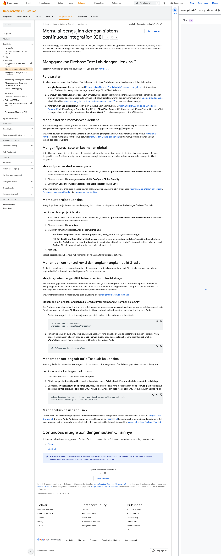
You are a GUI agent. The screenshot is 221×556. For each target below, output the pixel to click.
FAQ (128, 530)
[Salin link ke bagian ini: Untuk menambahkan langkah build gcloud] (94, 371)
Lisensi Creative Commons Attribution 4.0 (110, 484)
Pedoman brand (133, 526)
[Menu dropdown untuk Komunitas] (107, 3)
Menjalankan (44, 3)
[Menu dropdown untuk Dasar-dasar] (30, 16)
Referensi (82, 16)
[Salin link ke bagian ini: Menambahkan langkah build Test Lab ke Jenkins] (121, 359)
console (152, 98)
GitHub (40, 526)
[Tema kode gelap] (161, 321)
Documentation (12, 11)
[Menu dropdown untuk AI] (41, 16)
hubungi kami (55, 459)
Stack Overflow (133, 513)
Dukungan (116, 3)
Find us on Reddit (89, 513)
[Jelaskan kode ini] (157, 321)
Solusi (60, 3)
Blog (192, 3)
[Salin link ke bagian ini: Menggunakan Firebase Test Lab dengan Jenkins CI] (140, 62)
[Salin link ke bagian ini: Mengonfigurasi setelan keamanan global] (109, 147)
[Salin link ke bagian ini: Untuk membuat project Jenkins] (83, 212)
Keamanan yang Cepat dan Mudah (146, 189)
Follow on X (86, 517)
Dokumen (82, 3)
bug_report (218, 10)
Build (28, 3)
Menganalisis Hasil (145, 422)
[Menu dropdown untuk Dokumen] (89, 3)
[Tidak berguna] (161, 24)
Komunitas (99, 3)
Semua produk (131, 540)
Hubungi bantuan (134, 509)
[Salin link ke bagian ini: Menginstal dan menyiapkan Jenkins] (101, 120)
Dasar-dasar (21, 16)
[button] (15, 44)
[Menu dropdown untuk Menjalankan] (53, 3)
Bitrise (50, 444)
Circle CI (52, 449)
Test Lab (31, 11)
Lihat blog (86, 509)
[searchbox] (17, 25)
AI (37, 16)
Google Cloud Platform (111, 540)
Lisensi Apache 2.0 (44, 486)
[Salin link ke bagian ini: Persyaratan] (63, 76)
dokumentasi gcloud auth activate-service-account (88, 101)
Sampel (40, 517)
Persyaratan (42, 551)
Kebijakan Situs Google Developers (104, 486)
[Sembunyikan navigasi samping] (30, 551)
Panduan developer (45, 509)
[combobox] (147, 3)
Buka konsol (203, 3)
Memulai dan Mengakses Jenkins (104, 137)
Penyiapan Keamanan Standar (56, 192)
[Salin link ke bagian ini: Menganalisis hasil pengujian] (89, 410)
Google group (132, 517)
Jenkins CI (103, 69)
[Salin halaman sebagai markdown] (112, 37)
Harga (70, 3)
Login (204, 289)
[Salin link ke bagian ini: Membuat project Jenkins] (85, 200)
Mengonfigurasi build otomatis (114, 295)
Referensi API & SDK (45, 513)
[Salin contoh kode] (161, 395)
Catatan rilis (131, 521)
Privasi (51, 551)
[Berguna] (157, 24)
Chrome (81, 540)
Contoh (94, 16)
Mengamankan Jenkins (86, 192)
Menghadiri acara (89, 526)
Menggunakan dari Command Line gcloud (113, 87)
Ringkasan (7, 16)
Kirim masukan (154, 31)
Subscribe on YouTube (91, 521)
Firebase (46, 24)
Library (40, 521)
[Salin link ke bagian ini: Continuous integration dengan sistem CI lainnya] (134, 432)
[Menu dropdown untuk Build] (34, 3)
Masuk (215, 3)
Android (69, 540)
